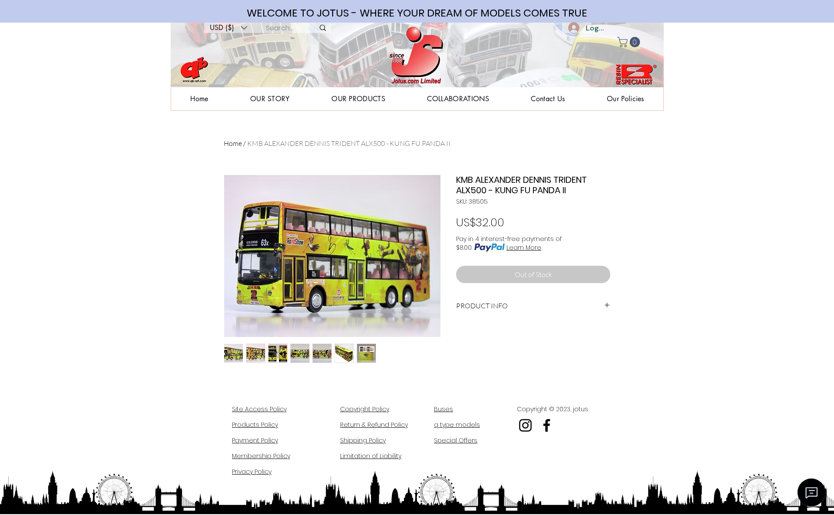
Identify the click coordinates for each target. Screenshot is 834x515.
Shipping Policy (363, 440)
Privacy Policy (251, 471)
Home (233, 143)
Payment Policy (255, 440)
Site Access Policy (259, 409)
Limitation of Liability (370, 456)
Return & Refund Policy (374, 424)
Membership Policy (261, 456)
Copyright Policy (364, 409)
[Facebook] (546, 425)
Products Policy (255, 424)
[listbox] (228, 28)
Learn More (523, 247)
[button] (228, 28)
